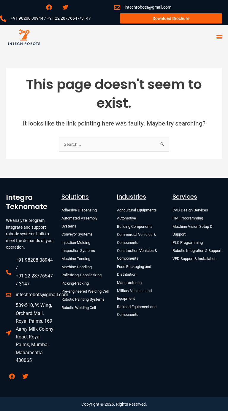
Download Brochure (171, 18)
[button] (219, 37)
